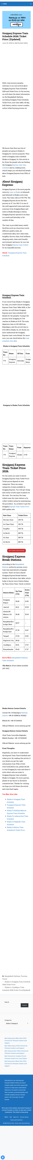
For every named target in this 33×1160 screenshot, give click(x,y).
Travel (4, 979)
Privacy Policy (24, 1117)
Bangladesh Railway (12, 976)
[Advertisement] (16, 64)
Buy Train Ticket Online (16, 550)
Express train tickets (20, 245)
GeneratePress (26, 1123)
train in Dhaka (14, 192)
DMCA (6, 1117)
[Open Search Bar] (31, 4)
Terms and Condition (16, 1120)
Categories (8, 1020)
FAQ (11, 1117)
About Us (15, 1117)
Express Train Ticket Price (19, 507)
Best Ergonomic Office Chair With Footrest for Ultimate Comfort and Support (16, 1040)
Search (7, 1002)
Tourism (24, 976)
